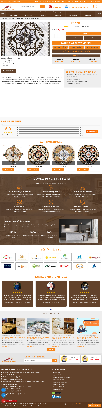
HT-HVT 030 (63, 166)
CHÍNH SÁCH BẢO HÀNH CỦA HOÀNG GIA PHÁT (87, 337)
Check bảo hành (89, 1)
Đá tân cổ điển (87, 12)
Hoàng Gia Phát (76, 79)
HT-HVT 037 (88, 166)
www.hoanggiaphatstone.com (79, 81)
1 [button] (50, 310)
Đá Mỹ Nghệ (58, 15)
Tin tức (58, 1)
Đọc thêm (4, 346)
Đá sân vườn (13, 15)
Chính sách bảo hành (58, 389)
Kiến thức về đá (66, 1)
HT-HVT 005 (38, 166)
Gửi (55, 360)
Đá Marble (28, 12)
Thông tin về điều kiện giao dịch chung (62, 377)
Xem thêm (51, 349)
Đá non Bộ (43, 15)
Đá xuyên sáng (43, 12)
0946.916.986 (76, 61)
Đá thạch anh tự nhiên (58, 12)
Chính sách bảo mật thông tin (60, 382)
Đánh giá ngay (92, 131)
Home (2, 13)
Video (99, 13)
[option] (25, 39)
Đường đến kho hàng (48, 1)
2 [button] (51, 310)
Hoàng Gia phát (76, 83)
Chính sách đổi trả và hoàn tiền (60, 386)
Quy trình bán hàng (78, 1)
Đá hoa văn (28, 18)
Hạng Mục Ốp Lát (73, 15)
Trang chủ (4, 18)
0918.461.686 (92, 61)
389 (83, 26)
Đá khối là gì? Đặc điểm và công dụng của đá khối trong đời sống (13, 337)
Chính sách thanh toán (58, 379)
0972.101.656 (60, 61)
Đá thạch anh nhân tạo (73, 12)
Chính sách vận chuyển (58, 384)
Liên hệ (98, 1)
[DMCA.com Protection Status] (64, 393)
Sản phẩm (11, 18)
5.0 (62, 26)
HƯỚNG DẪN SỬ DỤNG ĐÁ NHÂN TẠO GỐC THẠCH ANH (63, 337)
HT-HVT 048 (13, 166)
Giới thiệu (38, 1)
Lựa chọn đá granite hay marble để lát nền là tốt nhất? (38, 337)
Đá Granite (13, 12)
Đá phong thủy (28, 15)
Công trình (88, 15)
